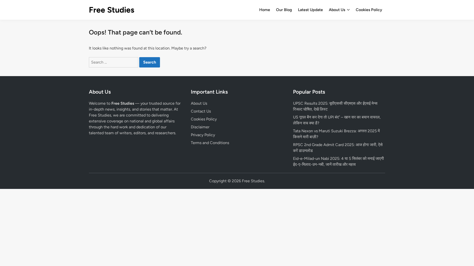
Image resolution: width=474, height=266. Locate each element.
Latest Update (310, 9)
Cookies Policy (369, 9)
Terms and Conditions (210, 142)
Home (264, 9)
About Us (337, 9)
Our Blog (284, 9)
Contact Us (201, 111)
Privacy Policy (203, 135)
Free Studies (111, 10)
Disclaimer (200, 127)
